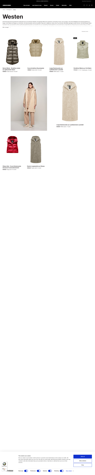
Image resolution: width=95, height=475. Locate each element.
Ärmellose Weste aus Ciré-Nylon (82, 68)
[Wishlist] (87, 5)
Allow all (83, 456)
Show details (69, 470)
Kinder (57, 5)
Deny (82, 465)
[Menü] (6, 462)
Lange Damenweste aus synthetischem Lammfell (69, 124)
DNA (70, 5)
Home (4, 9)
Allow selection (82, 460)
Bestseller (64, 5)
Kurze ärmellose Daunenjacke (36, 68)
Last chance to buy (36, 5)
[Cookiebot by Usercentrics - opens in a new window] (10, 471)
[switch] (39, 471)
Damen (46, 5)
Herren (51, 5)
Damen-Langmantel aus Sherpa (36, 166)
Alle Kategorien (9, 9)
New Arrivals (27, 5)
